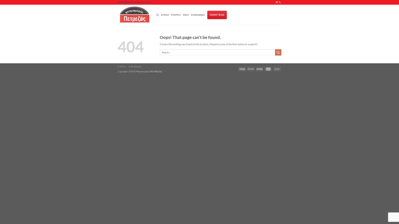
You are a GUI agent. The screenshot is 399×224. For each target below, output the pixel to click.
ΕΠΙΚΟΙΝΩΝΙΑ (198, 15)
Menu (186, 15)
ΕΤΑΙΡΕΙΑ (176, 15)
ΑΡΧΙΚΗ (165, 15)
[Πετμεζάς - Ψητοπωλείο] (135, 15)
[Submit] (278, 52)
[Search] (157, 15)
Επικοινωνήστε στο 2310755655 (134, 2)
